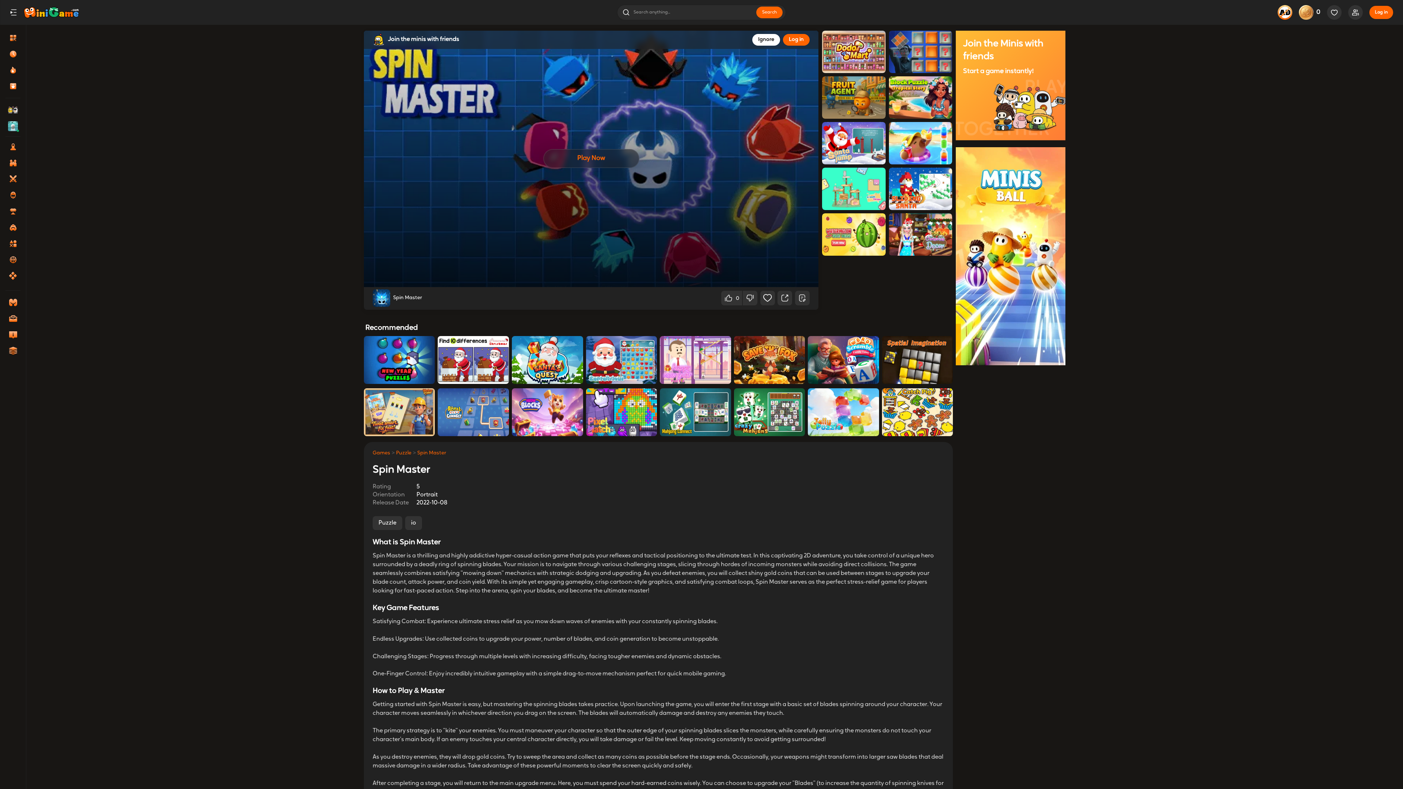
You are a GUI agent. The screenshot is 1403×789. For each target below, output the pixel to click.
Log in (1381, 12)
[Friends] (1355, 12)
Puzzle (403, 453)
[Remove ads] (1285, 12)
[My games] (1334, 12)
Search (769, 12)
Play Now (591, 158)
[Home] (51, 12)
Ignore (766, 39)
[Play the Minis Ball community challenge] (1010, 255)
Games (381, 453)
